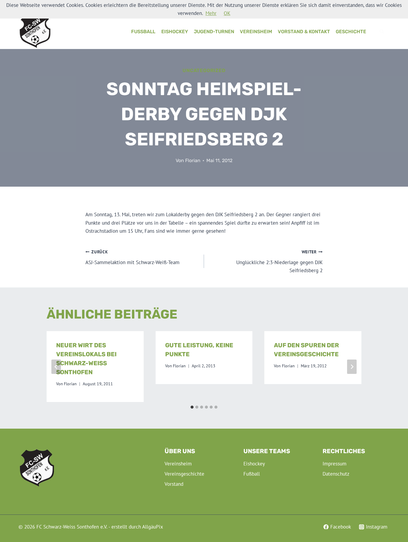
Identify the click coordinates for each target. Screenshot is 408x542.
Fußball (143, 31)
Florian (192, 160)
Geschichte (351, 31)
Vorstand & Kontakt (304, 31)
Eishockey (174, 31)
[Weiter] (352, 367)
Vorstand (174, 484)
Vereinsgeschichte (184, 474)
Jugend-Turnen (214, 31)
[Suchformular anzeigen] (381, 31)
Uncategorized (203, 70)
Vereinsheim (256, 31)
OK (227, 13)
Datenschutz (336, 474)
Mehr (211, 13)
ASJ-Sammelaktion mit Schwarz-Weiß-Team (132, 257)
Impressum (334, 463)
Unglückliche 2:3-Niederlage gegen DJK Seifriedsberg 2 (279, 261)
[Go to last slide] (56, 367)
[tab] (192, 407)
